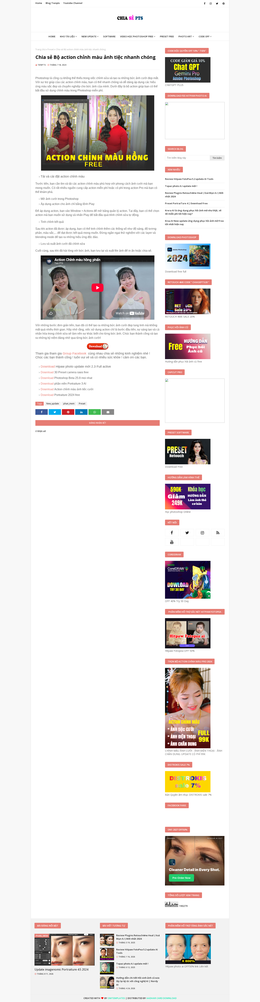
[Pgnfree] (218, 541)
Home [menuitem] (51, 36)
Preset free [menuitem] (167, 36)
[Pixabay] (187, 541)
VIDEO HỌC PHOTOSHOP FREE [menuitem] (136, 36)
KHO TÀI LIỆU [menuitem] (67, 36)
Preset (50, 49)
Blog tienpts (53, 3)
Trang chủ (40, 49)
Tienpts (41, 64)
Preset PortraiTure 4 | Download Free (186, 203)
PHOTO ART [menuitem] (185, 36)
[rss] (218, 532)
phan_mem (68, 403)
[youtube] (172, 541)
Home (38, 3)
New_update (52, 403)
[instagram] (210, 3)
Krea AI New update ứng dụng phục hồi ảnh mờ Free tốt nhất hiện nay (194, 222)
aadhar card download (161, 998)
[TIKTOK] (202, 541)
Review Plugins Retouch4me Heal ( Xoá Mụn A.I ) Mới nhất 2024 (194, 194)
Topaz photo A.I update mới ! (181, 186)
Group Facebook (75, 353)
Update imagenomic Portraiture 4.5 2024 (61, 969)
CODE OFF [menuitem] (204, 36)
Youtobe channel (72, 3)
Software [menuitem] (109, 36)
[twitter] (217, 3)
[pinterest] (223, 3)
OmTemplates (116, 998)
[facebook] (205, 3)
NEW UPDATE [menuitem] (89, 36)
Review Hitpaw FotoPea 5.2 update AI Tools (189, 179)
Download (48, 366)
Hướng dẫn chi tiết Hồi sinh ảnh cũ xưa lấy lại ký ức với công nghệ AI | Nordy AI (137, 981)
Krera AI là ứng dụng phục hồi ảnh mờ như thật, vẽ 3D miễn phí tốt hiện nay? (193, 212)
